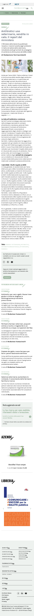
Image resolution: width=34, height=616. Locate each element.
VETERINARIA (24, 247)
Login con (6, 4)
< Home (6, 13)
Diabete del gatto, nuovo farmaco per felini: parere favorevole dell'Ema (15, 352)
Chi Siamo (5, 595)
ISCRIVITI (7, 277)
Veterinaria (15, 13)
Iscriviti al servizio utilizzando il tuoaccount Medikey (13, 417)
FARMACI (4, 249)
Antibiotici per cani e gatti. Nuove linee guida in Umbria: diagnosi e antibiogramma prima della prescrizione (16, 297)
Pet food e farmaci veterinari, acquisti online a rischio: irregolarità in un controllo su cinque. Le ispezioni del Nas (17, 326)
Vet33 (8, 115)
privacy (5, 423)
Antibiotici (5, 24)
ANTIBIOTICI (25, 244)
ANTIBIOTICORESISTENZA (10, 247)
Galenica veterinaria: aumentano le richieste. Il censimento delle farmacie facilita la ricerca (16, 379)
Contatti (4, 597)
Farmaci (23, 13)
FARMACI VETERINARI (12, 244)
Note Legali (6, 599)
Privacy (4, 601)
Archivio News (6, 593)
